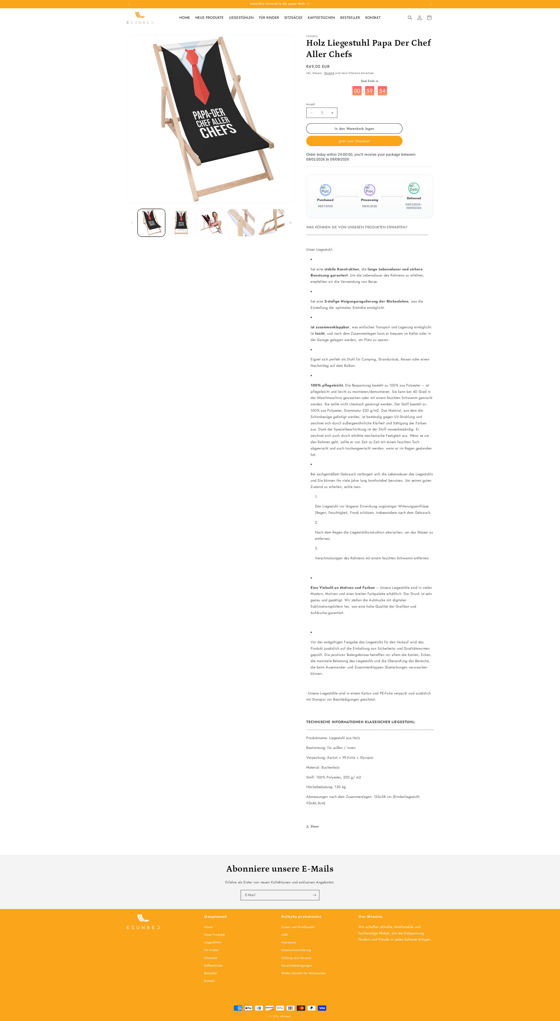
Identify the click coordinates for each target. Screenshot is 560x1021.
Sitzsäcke (210, 957)
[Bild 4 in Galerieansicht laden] (241, 222)
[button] (410, 18)
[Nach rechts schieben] (290, 222)
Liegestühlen (212, 942)
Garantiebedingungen (296, 965)
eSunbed (285, 1016)
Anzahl (310, 104)
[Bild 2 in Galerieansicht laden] (181, 222)
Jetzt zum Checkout (354, 141)
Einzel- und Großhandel (298, 927)
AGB (284, 934)
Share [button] (315, 826)
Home (208, 927)
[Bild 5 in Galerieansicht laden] (271, 222)
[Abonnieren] (314, 895)
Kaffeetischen (213, 965)
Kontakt (209, 980)
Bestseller (210, 973)
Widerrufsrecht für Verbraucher (303, 973)
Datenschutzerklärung (296, 950)
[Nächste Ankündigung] (431, 4)
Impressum (288, 942)
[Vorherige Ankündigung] (128, 4)
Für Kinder (211, 950)
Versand (329, 73)
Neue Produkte (214, 934)
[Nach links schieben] (131, 222)
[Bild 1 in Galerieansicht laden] (151, 222)
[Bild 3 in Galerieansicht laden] (211, 222)
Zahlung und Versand (296, 957)
